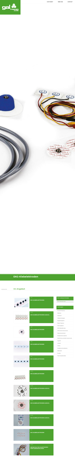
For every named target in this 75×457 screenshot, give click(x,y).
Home (14, 278)
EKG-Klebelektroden (21, 278)
